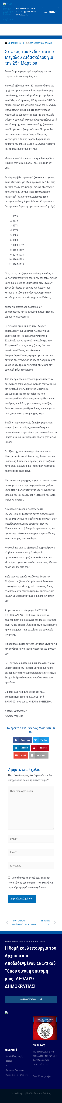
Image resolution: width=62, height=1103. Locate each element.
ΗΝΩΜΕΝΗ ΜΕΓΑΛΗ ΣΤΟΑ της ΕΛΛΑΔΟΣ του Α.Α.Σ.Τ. (26, 11)
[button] (22, 740)
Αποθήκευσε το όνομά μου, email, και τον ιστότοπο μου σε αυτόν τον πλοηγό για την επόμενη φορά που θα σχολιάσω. (30, 882)
